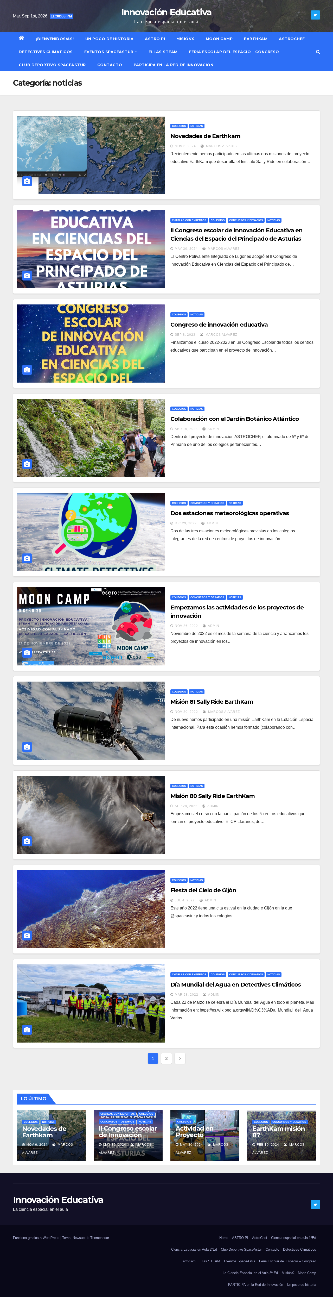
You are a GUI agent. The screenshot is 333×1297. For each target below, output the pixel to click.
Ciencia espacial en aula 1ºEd (293, 1238)
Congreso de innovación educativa (219, 324)
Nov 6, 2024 (185, 146)
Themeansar (99, 1238)
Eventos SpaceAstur (108, 51)
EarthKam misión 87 (278, 1132)
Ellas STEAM (163, 51)
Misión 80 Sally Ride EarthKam (212, 796)
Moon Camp (219, 38)
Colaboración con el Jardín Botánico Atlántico (234, 418)
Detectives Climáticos (46, 51)
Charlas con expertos (189, 220)
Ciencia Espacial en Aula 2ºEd (194, 1249)
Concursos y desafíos (246, 220)
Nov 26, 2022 (186, 626)
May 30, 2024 (186, 249)
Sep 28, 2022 (186, 806)
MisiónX (185, 38)
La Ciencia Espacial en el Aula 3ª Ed (250, 1273)
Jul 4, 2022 (185, 900)
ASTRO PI (155, 38)
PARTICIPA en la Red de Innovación (174, 65)
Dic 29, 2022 (186, 523)
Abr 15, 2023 (186, 429)
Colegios (179, 125)
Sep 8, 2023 (185, 334)
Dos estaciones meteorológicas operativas (229, 513)
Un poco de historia (109, 38)
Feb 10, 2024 (268, 1144)
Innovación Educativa (166, 12)
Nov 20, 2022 (186, 712)
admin (213, 429)
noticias (196, 125)
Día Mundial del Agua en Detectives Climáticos (235, 984)
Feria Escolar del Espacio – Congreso (234, 51)
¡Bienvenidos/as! (55, 38)
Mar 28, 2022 (186, 994)
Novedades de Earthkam (205, 136)
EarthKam (255, 38)
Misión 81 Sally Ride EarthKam (211, 701)
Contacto (109, 65)
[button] (318, 51)
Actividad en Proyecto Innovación (195, 1135)
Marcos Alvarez (221, 146)
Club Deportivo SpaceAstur (52, 65)
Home (223, 1238)
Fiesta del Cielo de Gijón (203, 890)
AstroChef (292, 38)
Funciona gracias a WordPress (36, 1238)
